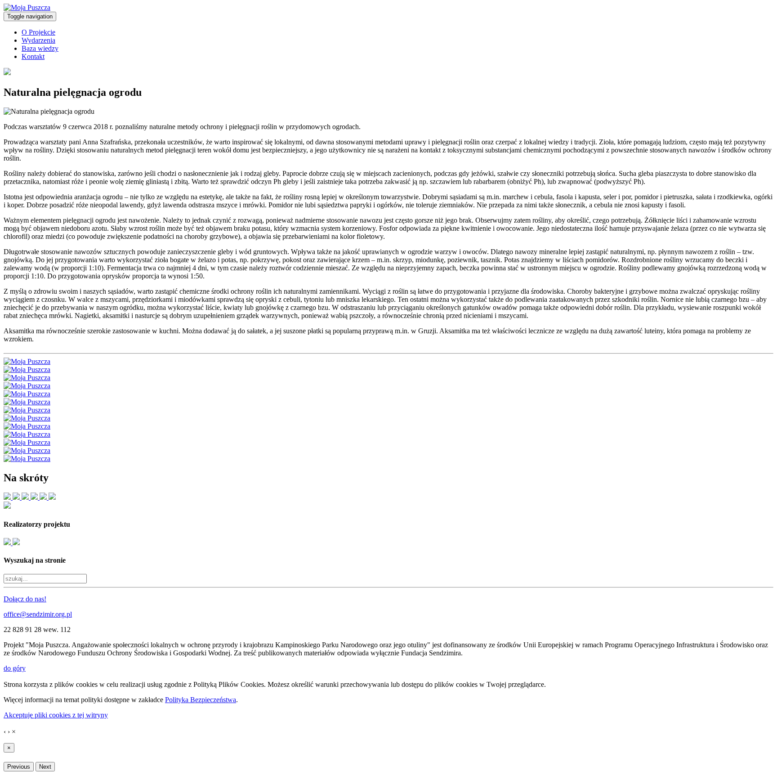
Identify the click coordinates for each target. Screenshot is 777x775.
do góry (15, 668)
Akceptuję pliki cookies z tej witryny (56, 715)
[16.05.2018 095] (27, 418)
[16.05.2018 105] (27, 442)
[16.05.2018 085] (27, 369)
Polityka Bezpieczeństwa (200, 699)
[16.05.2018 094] (27, 410)
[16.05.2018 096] (27, 426)
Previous (18, 766)
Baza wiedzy (40, 48)
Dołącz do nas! (25, 599)
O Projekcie (38, 32)
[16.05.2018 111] (27, 458)
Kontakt (33, 56)
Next (45, 766)
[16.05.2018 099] (27, 434)
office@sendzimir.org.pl (38, 614)
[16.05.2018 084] (27, 361)
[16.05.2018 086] (27, 377)
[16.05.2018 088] (27, 394)
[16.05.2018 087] (27, 386)
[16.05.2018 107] (27, 450)
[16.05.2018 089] (27, 402)
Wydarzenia (38, 40)
